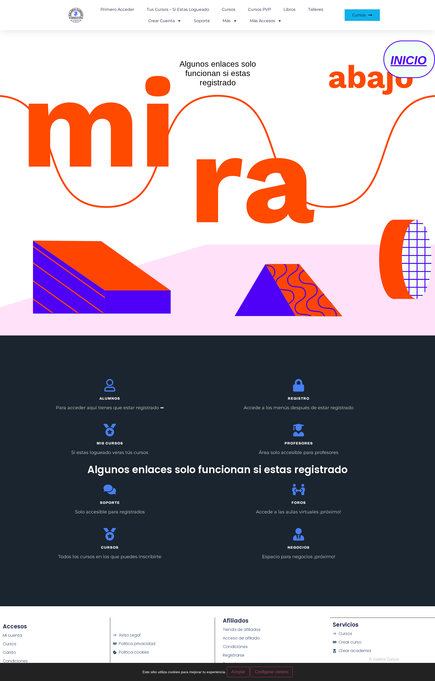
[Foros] (298, 489)
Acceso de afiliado (241, 638)
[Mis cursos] (109, 430)
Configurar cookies (271, 672)
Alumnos (109, 398)
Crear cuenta (161, 20)
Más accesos (262, 20)
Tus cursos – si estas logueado (178, 9)
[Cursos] (109, 534)
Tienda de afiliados (242, 629)
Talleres (315, 9)
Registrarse (233, 655)
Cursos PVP (259, 9)
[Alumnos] (109, 385)
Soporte (202, 20)
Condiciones (15, 661)
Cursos (228, 9)
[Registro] (298, 385)
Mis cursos (110, 443)
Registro (298, 398)
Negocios (298, 547)
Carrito (9, 652)
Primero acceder (117, 9)
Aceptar (238, 672)
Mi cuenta (12, 635)
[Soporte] (109, 489)
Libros (289, 9)
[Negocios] (298, 534)
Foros (299, 503)
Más (227, 20)
